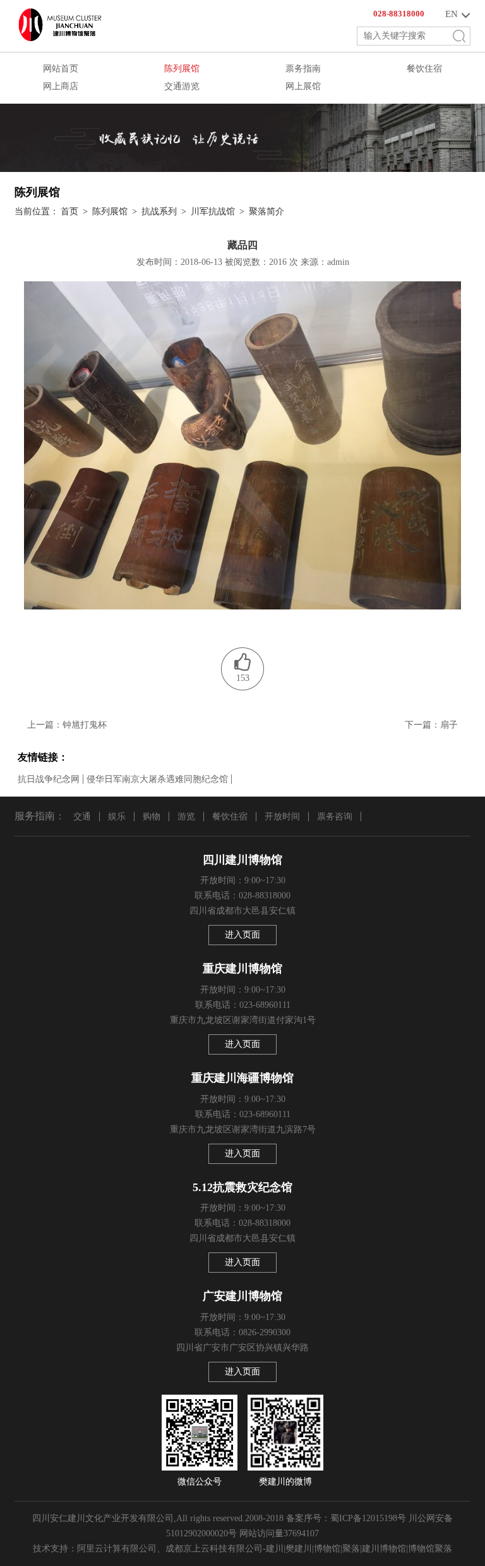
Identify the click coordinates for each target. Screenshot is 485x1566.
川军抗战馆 (213, 211)
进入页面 (242, 934)
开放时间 (282, 816)
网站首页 (60, 68)
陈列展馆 (182, 68)
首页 (69, 211)
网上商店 (60, 86)
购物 (151, 816)
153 (242, 678)
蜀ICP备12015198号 (368, 1518)
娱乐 (117, 816)
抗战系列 (159, 211)
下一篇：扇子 (431, 725)
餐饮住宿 (424, 68)
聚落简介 (266, 211)
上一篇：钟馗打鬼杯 (67, 725)
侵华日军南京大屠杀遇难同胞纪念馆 (157, 779)
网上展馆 (303, 86)
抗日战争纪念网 (49, 779)
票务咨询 (334, 816)
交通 (82, 816)
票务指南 (303, 68)
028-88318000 (398, 13)
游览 (186, 816)
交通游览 (182, 86)
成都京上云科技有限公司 (214, 1548)
